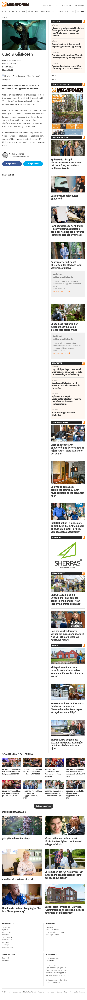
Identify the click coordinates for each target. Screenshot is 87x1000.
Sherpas (81, 992)
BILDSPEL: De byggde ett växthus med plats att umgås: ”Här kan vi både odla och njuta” (67, 744)
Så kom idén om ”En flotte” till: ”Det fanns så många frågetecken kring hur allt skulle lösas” (64, 874)
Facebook (5, 958)
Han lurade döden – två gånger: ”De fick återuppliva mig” (21, 910)
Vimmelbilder (71, 11)
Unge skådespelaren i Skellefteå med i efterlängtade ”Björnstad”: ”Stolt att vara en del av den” (67, 449)
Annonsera (46, 6)
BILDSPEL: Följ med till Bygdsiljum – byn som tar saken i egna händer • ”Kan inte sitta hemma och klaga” (66, 599)
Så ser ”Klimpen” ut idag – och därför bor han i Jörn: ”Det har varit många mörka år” (63, 841)
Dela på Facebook (12, 164)
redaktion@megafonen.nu (59, 968)
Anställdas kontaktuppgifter (56, 973)
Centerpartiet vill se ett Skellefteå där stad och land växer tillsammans (66, 265)
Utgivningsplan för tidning (55, 932)
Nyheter (6, 11)
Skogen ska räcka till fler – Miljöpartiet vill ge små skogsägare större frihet (65, 327)
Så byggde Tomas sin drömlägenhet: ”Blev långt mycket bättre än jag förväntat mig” (67, 491)
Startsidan (6, 927)
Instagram (6, 960)
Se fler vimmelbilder (43, 806)
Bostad (59, 11)
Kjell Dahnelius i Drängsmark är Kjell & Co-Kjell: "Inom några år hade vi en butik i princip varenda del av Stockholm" (67, 527)
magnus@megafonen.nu (19, 156)
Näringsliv (33, 11)
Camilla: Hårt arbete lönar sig (18, 879)
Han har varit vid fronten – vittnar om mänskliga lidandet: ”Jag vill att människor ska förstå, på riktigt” (67, 635)
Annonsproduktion (52, 935)
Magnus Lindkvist (16, 154)
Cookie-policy (62, 992)
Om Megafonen (66, 6)
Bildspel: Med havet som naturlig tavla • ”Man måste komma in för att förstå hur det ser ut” (67, 672)
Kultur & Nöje (18, 11)
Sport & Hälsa (47, 11)
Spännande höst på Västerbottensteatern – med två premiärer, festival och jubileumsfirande (66, 164)
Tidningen (56, 6)
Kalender (5, 942)
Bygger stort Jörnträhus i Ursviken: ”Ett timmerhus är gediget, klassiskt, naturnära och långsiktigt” (64, 909)
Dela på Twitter (33, 164)
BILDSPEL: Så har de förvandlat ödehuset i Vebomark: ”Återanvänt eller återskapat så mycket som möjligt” (68, 708)
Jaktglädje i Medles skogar (16, 838)
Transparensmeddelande (62, 291)
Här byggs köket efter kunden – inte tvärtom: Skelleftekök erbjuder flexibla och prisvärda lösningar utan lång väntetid (68, 230)
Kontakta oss (79, 6)
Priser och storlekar (53, 930)
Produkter (49, 927)
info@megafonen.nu (58, 970)
